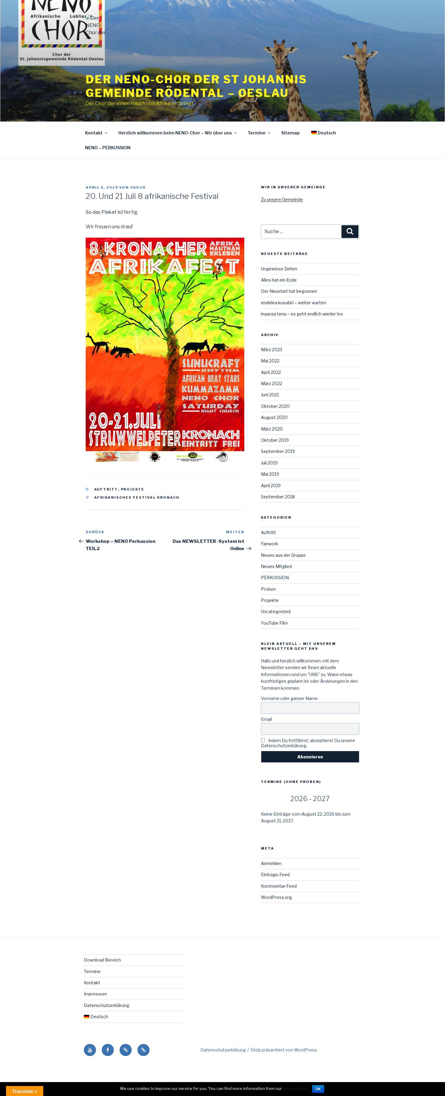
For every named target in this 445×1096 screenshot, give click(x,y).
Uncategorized (276, 611)
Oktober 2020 (275, 406)
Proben (268, 589)
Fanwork (269, 543)
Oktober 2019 (275, 440)
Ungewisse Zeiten (279, 268)
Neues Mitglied (276, 566)
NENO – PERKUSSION (107, 147)
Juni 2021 (270, 394)
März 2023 (271, 349)
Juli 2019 (269, 462)
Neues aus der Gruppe (283, 555)
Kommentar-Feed (279, 886)
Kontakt (94, 132)
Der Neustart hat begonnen (289, 291)
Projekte (133, 489)
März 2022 (271, 383)
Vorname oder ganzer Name (289, 698)
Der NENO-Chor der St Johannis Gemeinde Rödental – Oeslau (196, 86)
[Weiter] (349, 799)
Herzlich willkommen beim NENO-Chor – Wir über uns (175, 132)
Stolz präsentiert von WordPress (284, 1049)
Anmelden (271, 863)
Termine (256, 132)
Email (266, 719)
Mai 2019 (270, 474)
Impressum (95, 993)
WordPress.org (276, 897)
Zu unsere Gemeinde (282, 199)
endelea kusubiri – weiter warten (293, 302)
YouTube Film (274, 623)
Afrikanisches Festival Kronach (137, 497)
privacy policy (295, 1088)
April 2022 (271, 372)
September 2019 (278, 451)
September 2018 (278, 496)
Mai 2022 (270, 360)
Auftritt (106, 489)
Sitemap (290, 132)
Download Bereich (102, 959)
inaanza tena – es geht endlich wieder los (302, 313)
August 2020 (274, 417)
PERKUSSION (275, 577)
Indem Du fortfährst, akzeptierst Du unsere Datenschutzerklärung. (308, 743)
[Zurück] (271, 799)
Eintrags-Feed (275, 874)
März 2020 (272, 428)
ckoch (138, 187)
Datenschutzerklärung (106, 1005)
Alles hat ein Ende (279, 279)
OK (318, 1089)
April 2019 (271, 485)
